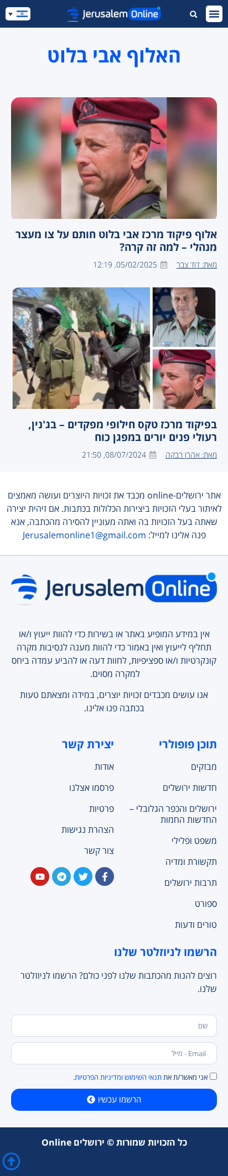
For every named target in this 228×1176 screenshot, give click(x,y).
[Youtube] (39, 876)
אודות (104, 766)
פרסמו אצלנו (91, 787)
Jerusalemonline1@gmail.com (84, 535)
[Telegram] (61, 876)
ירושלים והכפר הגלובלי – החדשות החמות (173, 814)
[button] (214, 14)
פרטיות (101, 808)
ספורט (206, 903)
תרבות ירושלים (190, 882)
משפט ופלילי (194, 840)
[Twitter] (83, 876)
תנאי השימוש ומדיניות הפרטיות (118, 1077)
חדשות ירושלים (190, 787)
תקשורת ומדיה (191, 861)
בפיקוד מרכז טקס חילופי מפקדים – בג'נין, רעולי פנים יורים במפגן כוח (122, 430)
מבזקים (204, 766)
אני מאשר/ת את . (140, 1077)
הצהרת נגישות (87, 829)
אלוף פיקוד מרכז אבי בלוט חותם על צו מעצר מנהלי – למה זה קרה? (116, 240)
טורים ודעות (196, 924)
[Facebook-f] (104, 876)
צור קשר (99, 850)
